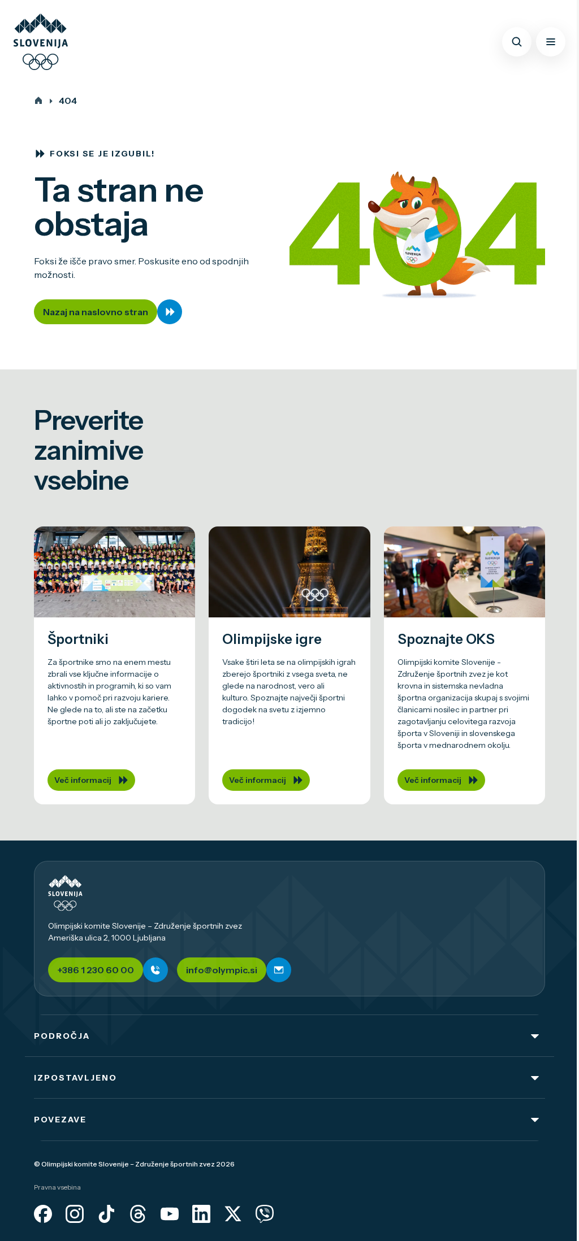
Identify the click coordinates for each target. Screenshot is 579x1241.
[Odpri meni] (550, 41)
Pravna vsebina (57, 1187)
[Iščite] (517, 41)
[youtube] (170, 1214)
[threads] (138, 1214)
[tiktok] (106, 1214)
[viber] (265, 1214)
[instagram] (75, 1214)
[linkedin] (201, 1214)
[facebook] (43, 1214)
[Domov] (38, 100)
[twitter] (233, 1214)
